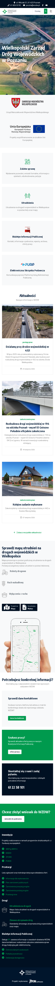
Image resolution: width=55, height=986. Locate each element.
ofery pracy (15, 752)
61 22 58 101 (16, 787)
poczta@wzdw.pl (33, 5)
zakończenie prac (27, 419)
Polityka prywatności (14, 954)
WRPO (8, 849)
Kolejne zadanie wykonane (27, 504)
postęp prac (28, 342)
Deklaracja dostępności (15, 958)
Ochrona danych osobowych (17, 950)
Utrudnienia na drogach (20, 906)
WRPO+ (15, 849)
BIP (9, 940)
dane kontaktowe (17, 718)
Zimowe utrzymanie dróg (21, 920)
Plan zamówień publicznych (17, 883)
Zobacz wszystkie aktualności (28, 533)
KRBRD (8, 853)
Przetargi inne (11, 895)
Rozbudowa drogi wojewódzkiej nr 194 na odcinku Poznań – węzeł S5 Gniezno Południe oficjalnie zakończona (27, 427)
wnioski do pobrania (13, 819)
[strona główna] (11, 11)
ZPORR (9, 857)
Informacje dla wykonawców (17, 879)
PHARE (9, 861)
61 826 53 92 (15, 5)
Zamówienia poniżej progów (17, 891)
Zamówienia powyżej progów (17, 887)
